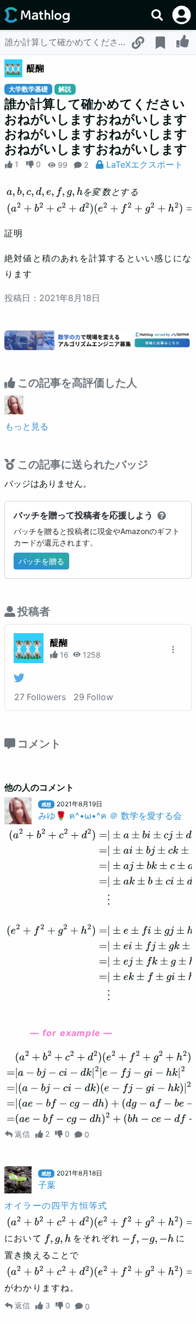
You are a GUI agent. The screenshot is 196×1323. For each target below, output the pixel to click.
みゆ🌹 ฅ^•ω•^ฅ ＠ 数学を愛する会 (110, 815)
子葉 (47, 1184)
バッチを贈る (41, 561)
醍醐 (35, 68)
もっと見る (26, 426)
